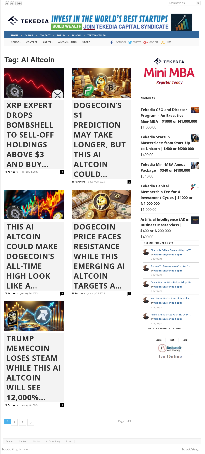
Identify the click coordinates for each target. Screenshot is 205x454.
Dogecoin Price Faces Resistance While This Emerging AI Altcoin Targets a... (99, 256)
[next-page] (30, 422)
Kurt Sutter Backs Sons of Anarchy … (171, 298)
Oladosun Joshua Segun (168, 254)
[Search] (198, 3)
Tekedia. (6, 449)
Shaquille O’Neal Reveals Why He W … (172, 250)
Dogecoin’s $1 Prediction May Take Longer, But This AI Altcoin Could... (100, 139)
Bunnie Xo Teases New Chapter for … (172, 266)
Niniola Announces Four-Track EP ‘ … (171, 314)
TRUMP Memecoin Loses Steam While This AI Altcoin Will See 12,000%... (33, 367)
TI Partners (11, 171)
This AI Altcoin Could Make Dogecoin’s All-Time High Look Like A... (32, 256)
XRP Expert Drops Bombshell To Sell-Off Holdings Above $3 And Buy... (30, 134)
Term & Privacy (190, 449)
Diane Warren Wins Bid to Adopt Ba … (172, 282)
